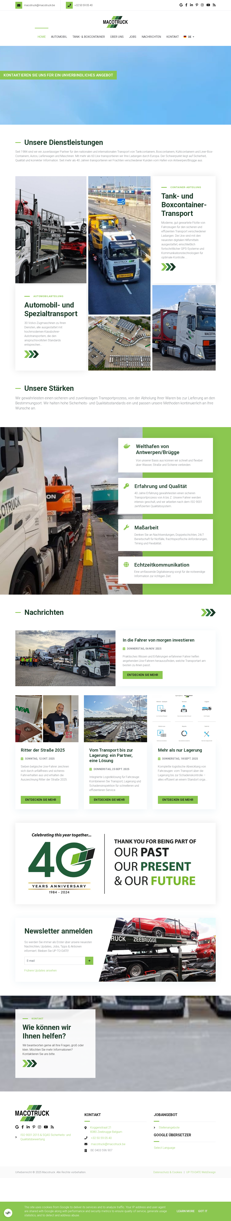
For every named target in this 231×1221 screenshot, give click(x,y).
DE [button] (189, 36)
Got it (203, 1211)
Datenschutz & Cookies (167, 1172)
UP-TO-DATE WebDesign (201, 1172)
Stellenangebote (169, 1127)
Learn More (186, 1211)
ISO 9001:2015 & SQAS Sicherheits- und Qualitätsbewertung (45, 1137)
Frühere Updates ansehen (40, 970)
